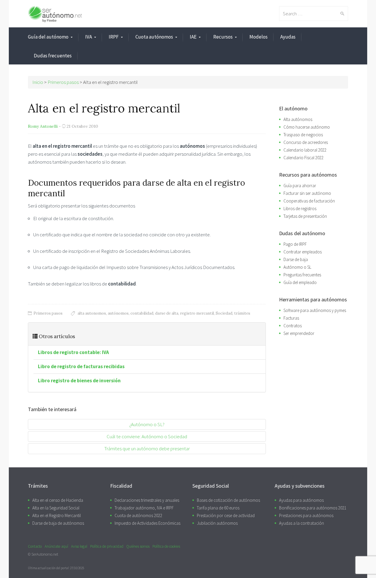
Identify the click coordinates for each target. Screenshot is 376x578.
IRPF (114, 37)
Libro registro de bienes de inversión (79, 380)
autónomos (118, 313)
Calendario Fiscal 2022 (303, 157)
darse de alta (166, 313)
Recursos (223, 37)
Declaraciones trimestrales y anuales (147, 500)
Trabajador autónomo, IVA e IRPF (144, 508)
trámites (242, 313)
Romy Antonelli (43, 126)
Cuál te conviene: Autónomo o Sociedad (147, 436)
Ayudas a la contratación (301, 523)
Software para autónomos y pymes (314, 310)
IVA (88, 37)
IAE (193, 37)
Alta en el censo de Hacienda (57, 500)
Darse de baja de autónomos (58, 523)
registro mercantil (197, 313)
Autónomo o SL (297, 267)
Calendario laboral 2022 (304, 150)
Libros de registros (299, 208)
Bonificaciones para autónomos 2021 (312, 508)
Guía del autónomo (48, 37)
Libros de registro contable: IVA (73, 352)
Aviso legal (79, 546)
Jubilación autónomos (217, 523)
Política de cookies (166, 546)
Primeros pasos (48, 313)
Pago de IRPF (295, 244)
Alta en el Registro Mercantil (56, 515)
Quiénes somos (138, 546)
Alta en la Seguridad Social (55, 508)
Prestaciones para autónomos (306, 515)
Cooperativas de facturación (309, 201)
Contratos (292, 325)
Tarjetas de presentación (305, 216)
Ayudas (288, 37)
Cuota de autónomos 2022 (138, 515)
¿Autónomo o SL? (146, 424)
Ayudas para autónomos (301, 500)
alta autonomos (92, 313)
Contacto (35, 546)
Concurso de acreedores (305, 142)
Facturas (291, 318)
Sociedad (224, 313)
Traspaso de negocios (303, 134)
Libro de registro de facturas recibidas (81, 366)
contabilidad (141, 313)
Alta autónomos (297, 119)
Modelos (258, 37)
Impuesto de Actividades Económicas (147, 523)
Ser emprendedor (298, 333)
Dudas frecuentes (53, 55)
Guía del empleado (300, 282)
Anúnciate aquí (56, 546)
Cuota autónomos (154, 37)
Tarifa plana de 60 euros (218, 508)
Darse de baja (295, 259)
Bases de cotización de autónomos (228, 500)
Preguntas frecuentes (302, 275)
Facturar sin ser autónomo (307, 193)
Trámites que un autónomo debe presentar (147, 448)
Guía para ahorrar (299, 185)
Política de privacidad (106, 546)
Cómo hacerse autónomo (306, 127)
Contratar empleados (302, 252)
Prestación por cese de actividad (226, 515)
